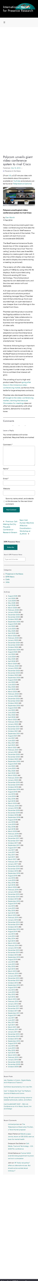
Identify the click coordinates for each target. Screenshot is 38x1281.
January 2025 (13, 640)
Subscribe (10, 547)
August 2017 (12, 848)
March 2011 (12, 1027)
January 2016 (13, 892)
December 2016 (14, 866)
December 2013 (14, 950)
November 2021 (14, 729)
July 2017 (11, 850)
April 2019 (11, 801)
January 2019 (13, 808)
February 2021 (13, 750)
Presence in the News (13, 171)
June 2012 (11, 992)
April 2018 (11, 829)
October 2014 (13, 927)
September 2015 (14, 901)
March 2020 (12, 775)
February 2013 (13, 973)
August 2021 (12, 736)
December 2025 (14, 615)
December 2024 (14, 643)
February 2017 (13, 862)
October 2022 (13, 703)
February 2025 (13, 638)
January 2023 (13, 696)
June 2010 (12, 1048)
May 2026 (11, 603)
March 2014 (12, 943)
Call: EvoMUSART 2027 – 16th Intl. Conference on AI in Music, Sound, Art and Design (17, 1106)
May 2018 (11, 827)
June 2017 (11, 852)
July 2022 (11, 710)
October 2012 (13, 983)
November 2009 (14, 1064)
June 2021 (11, 740)
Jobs (7, 582)
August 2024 (12, 652)
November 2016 (14, 869)
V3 (10, 175)
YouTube (16, 181)
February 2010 (13, 1057)
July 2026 (11, 598)
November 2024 (14, 645)
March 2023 (12, 692)
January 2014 (13, 948)
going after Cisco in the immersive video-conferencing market (17, 385)
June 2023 (12, 685)
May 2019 (11, 799)
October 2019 (13, 787)
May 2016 (11, 883)
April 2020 (12, 773)
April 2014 (11, 941)
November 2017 (14, 841)
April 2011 (11, 1025)
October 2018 (13, 815)
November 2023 (14, 673)
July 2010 (11, 1046)
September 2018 (14, 817)
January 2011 (13, 1032)
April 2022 (11, 717)
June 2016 (12, 880)
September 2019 (14, 789)
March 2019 (12, 803)
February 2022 (13, 722)
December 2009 (14, 1062)
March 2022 (12, 719)
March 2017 (12, 859)
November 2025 (14, 617)
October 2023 (13, 675)
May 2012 (11, 994)
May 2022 (11, 715)
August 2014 (12, 931)
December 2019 (14, 782)
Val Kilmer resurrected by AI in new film (18, 1087)
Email (6, 479)
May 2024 (11, 659)
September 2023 (14, 678)
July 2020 (11, 766)
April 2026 (12, 605)
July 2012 (11, 990)
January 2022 (13, 724)
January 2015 (13, 920)
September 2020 (14, 761)
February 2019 (13, 806)
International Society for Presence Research (18, 9)
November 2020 (14, 757)
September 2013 (14, 957)
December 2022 (14, 699)
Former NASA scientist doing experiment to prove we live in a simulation (21, 1156)
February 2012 (13, 1001)
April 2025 (11, 633)
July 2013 (11, 962)
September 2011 (14, 1013)
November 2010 (14, 1036)
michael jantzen (14, 1124)
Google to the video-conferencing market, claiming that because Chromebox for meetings (18, 400)
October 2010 (13, 1039)
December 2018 (14, 810)
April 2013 (11, 969)
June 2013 (11, 964)
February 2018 (13, 834)
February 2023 (13, 694)
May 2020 (12, 771)
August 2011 (12, 1015)
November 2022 (14, 701)
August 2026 (12, 596)
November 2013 (14, 952)
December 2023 (14, 671)
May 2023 (11, 687)
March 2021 (12, 747)
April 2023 (11, 689)
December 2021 (14, 726)
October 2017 (13, 843)
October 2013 (13, 955)
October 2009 (13, 1067)
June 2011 (11, 1020)
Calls (7, 579)
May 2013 (11, 966)
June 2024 (12, 657)
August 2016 (12, 876)
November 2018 (14, 813)
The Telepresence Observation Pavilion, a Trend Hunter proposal (20, 1127)
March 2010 (12, 1055)
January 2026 (13, 612)
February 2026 (13, 610)
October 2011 (13, 1011)
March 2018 (12, 831)
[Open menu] (4, 22)
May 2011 (11, 1022)
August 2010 (12, 1043)
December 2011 (13, 1006)
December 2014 (14, 922)
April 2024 (11, 661)
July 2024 (11, 654)
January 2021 (13, 752)
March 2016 (12, 887)
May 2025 (11, 631)
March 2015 (12, 915)
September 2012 (14, 985)
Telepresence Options (22, 184)
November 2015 (14, 897)
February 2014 (13, 945)
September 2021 (14, 733)
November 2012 (14, 980)
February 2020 (13, 778)
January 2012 (13, 1004)
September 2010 (14, 1041)
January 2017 (13, 864)
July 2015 (11, 906)
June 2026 (12, 601)
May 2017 (11, 855)
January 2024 (13, 668)
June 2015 (11, 908)
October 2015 (13, 899)
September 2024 (14, 650)
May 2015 (11, 910)
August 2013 (12, 959)
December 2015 (14, 894)
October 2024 (13, 647)
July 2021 (11, 738)
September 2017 (14, 845)
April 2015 (11, 913)
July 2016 (11, 878)
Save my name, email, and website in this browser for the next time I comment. (20, 501)
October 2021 (13, 731)
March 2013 (12, 971)
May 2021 (11, 743)
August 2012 (12, 987)
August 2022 (12, 708)
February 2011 (13, 1029)
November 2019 (14, 785)
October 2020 (13, 759)
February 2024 (13, 666)
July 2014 (11, 934)
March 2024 (12, 664)
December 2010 (14, 1034)
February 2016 (13, 890)
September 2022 (14, 706)
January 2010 (13, 1060)
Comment (8, 445)
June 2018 (11, 824)
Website (6, 489)
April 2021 (11, 745)
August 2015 (12, 903)
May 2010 (11, 1050)
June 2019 (12, 796)
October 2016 (13, 871)
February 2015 (13, 917)
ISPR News (9, 577)
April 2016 (11, 885)
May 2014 (11, 938)
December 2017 (14, 838)
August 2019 (12, 792)
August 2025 (12, 624)
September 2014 (14, 929)
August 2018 (12, 820)
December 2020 (14, 754)
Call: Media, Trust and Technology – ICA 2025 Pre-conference (20, 1146)
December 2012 (14, 978)
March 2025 (12, 636)
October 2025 (13, 619)
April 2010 (11, 1053)
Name (6, 469)
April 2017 (11, 857)
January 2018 (13, 836)
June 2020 (12, 768)
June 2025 (12, 629)
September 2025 (14, 622)
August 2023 (12, 680)
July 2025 (11, 626)
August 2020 (13, 764)
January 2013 (13, 976)
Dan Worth (10, 217)
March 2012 (12, 999)
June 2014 (12, 936)
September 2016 (14, 873)
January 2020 (13, 780)
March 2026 (12, 608)
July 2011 (11, 1018)
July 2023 (11, 682)
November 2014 (14, 924)
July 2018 (11, 822)
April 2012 (11, 997)
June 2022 (12, 712)
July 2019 (11, 794)
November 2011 (13, 1008)
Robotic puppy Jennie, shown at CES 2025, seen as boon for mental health (21, 1136)
